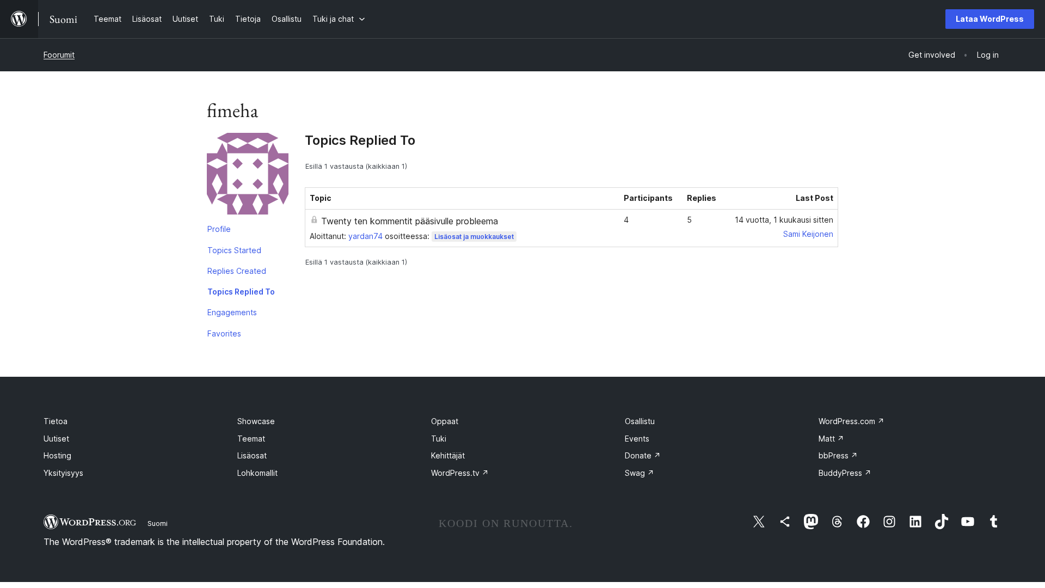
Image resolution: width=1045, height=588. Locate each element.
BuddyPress (845, 472)
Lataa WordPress (990, 18)
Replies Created (236, 270)
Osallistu (640, 421)
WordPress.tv (460, 472)
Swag (639, 472)
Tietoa (55, 421)
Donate (643, 455)
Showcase (256, 421)
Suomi (157, 523)
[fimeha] (247, 176)
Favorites (224, 333)
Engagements (232, 312)
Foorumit (59, 54)
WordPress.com (851, 421)
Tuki (438, 438)
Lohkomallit (257, 472)
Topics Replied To (241, 291)
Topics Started (234, 250)
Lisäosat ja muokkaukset (474, 236)
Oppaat (444, 421)
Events (637, 438)
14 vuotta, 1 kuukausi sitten (784, 219)
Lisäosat (252, 455)
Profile (219, 229)
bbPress (838, 455)
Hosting (57, 455)
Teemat (251, 438)
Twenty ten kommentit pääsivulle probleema (409, 221)
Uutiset (56, 438)
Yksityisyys (63, 472)
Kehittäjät (448, 455)
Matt (831, 438)
